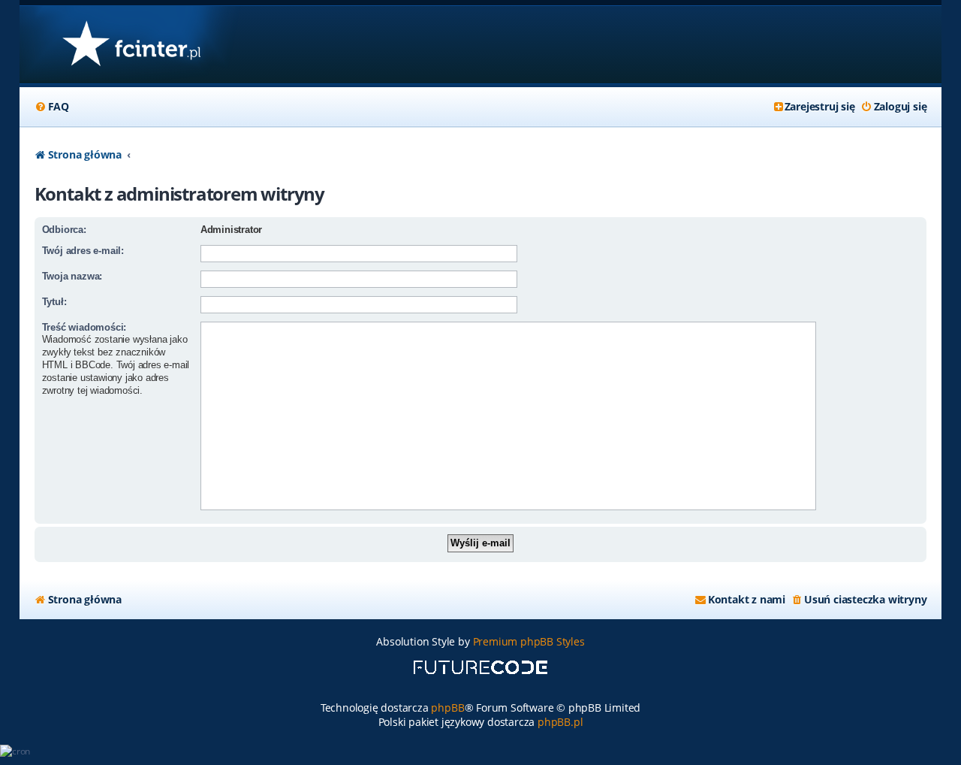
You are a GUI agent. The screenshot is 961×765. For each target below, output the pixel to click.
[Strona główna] (131, 44)
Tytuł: (54, 301)
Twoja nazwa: (72, 276)
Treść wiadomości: (84, 327)
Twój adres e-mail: (83, 250)
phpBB (447, 707)
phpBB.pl (560, 722)
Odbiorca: (64, 229)
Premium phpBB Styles (529, 641)
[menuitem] (52, 107)
